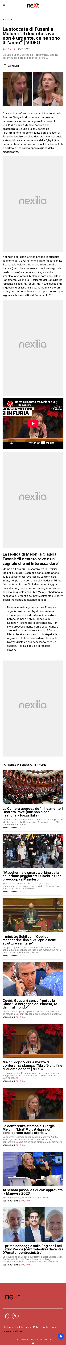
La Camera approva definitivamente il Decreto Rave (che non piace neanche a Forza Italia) (33, 812)
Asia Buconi (9, 49)
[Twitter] (13, 1314)
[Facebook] (4, 1314)
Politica (7, 19)
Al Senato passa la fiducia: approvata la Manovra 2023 (33, 1191)
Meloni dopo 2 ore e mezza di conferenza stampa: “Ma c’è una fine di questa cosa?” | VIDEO (32, 1066)
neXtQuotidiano (11, 1201)
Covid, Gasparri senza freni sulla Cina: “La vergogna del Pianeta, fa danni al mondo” (30, 1004)
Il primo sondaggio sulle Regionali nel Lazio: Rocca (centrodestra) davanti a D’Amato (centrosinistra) (33, 1249)
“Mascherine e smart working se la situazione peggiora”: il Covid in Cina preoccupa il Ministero (32, 876)
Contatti (19, 1327)
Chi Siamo (8, 1327)
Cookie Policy (49, 1327)
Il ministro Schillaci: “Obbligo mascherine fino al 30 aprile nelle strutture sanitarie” (29, 940)
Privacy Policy (32, 1327)
